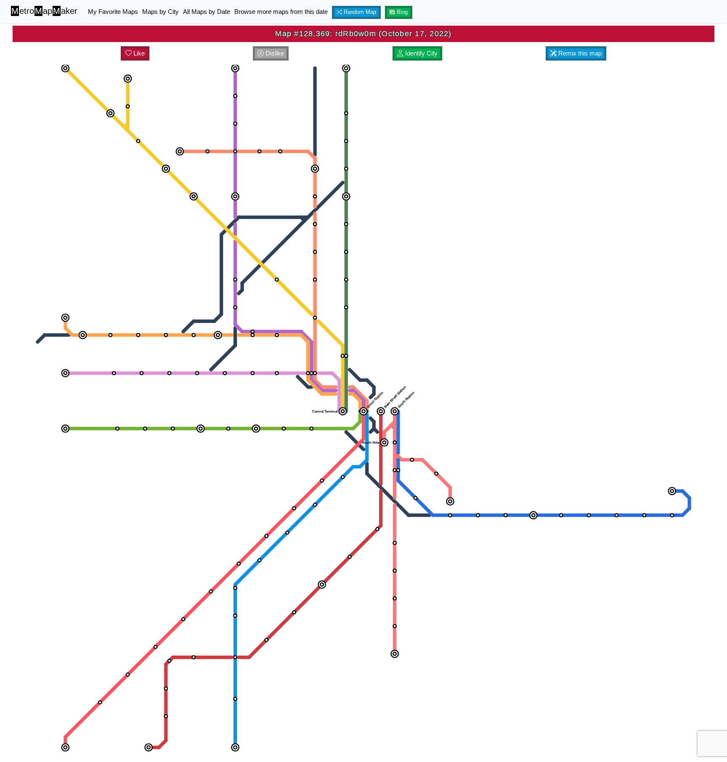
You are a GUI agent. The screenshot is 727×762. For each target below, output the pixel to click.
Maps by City (160, 11)
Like (138, 53)
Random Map (359, 12)
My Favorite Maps (113, 11)
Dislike (274, 53)
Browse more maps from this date (281, 11)
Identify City (420, 53)
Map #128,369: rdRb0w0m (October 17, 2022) (363, 33)
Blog (401, 12)
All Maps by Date (206, 11)
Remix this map (579, 53)
